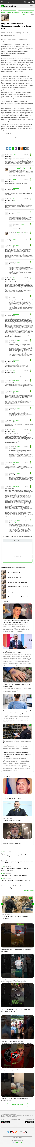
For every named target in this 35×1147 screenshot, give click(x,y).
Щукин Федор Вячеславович (12, 820)
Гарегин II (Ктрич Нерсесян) (12, 843)
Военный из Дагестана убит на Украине (14, 875)
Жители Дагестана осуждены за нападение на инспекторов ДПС (15, 869)
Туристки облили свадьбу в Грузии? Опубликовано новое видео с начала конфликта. (16, 1042)
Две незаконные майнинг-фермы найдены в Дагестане (17, 742)
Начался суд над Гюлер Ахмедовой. (17, 582)
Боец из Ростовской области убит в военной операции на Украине (15, 887)
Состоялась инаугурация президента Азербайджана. (18, 587)
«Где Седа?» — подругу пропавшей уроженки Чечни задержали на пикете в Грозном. (15, 981)
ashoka (14, 179)
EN (5, 1)
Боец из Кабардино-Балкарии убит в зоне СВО (16, 881)
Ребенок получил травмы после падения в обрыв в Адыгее (16, 685)
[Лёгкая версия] (8, 2)
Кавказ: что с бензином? (9, 10)
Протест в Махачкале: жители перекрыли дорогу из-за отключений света (16, 1010)
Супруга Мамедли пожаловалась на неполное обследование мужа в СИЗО (17, 652)
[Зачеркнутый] (14, 540)
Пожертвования (30, 1119)
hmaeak (22, 224)
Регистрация (17, 556)
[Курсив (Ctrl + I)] (7, 540)
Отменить (17, 561)
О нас (2, 1119)
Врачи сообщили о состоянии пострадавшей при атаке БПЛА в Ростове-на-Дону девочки (17, 712)
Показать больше (17, 1104)
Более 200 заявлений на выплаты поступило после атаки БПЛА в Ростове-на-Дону (17, 862)
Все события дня (29, 890)
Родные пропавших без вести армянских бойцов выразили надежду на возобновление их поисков (17, 754)
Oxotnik (14, 154)
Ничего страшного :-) (14, 572)
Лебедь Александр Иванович (12, 798)
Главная (3, 12)
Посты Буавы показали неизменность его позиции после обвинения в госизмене (16, 621)
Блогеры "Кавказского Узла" (13, 12)
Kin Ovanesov (16, 188)
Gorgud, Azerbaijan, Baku (27, 12)
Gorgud (18, 168)
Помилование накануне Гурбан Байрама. (19, 597)
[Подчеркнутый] (11, 540)
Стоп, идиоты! (12, 592)
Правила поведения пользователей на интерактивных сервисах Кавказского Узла (17, 1137)
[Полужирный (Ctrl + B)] (4, 540)
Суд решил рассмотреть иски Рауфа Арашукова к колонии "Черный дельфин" (16, 855)
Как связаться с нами (15, 1119)
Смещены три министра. (14, 577)
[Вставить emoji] (18, 540)
